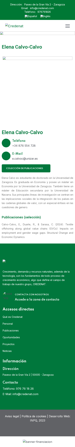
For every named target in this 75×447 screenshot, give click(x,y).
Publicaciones (11, 330)
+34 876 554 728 (24, 145)
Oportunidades (11, 337)
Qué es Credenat (12, 316)
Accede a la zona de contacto (37, 299)
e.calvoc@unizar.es (25, 158)
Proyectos (8, 344)
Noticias (7, 350)
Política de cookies (34, 416)
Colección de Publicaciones (25, 168)
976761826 (44, 11)
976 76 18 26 (25, 388)
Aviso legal (12, 416)
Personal (8, 323)
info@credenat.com (42, 8)
